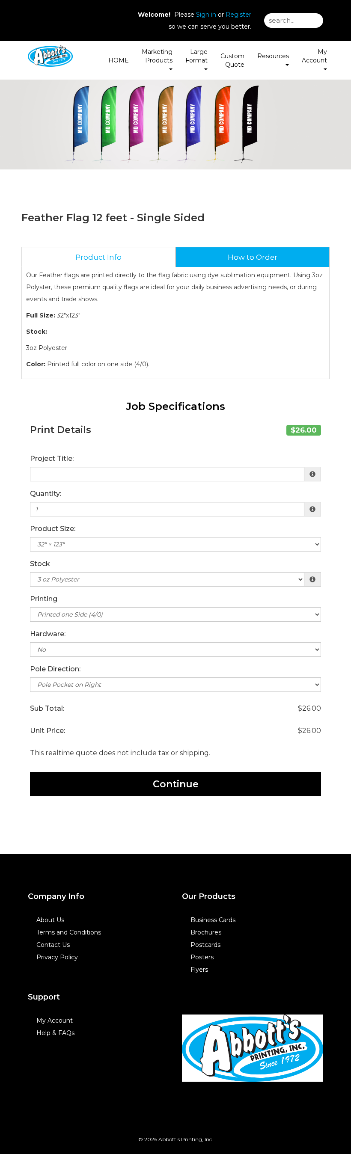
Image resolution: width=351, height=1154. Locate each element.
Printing (43, 599)
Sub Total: (47, 708)
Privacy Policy (57, 957)
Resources (273, 56)
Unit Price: (47, 731)
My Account (54, 1020)
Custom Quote (232, 60)
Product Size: (52, 529)
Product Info (98, 257)
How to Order (252, 257)
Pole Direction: (55, 669)
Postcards (205, 945)
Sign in (206, 14)
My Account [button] (314, 56)
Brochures (205, 932)
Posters (202, 957)
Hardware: (47, 634)
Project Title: (52, 458)
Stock (40, 564)
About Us (50, 920)
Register (238, 14)
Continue (176, 784)
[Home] (252, 1048)
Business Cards (212, 920)
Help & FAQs (55, 1033)
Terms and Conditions (68, 932)
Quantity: (45, 493)
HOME (118, 60)
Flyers (199, 969)
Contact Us (53, 945)
